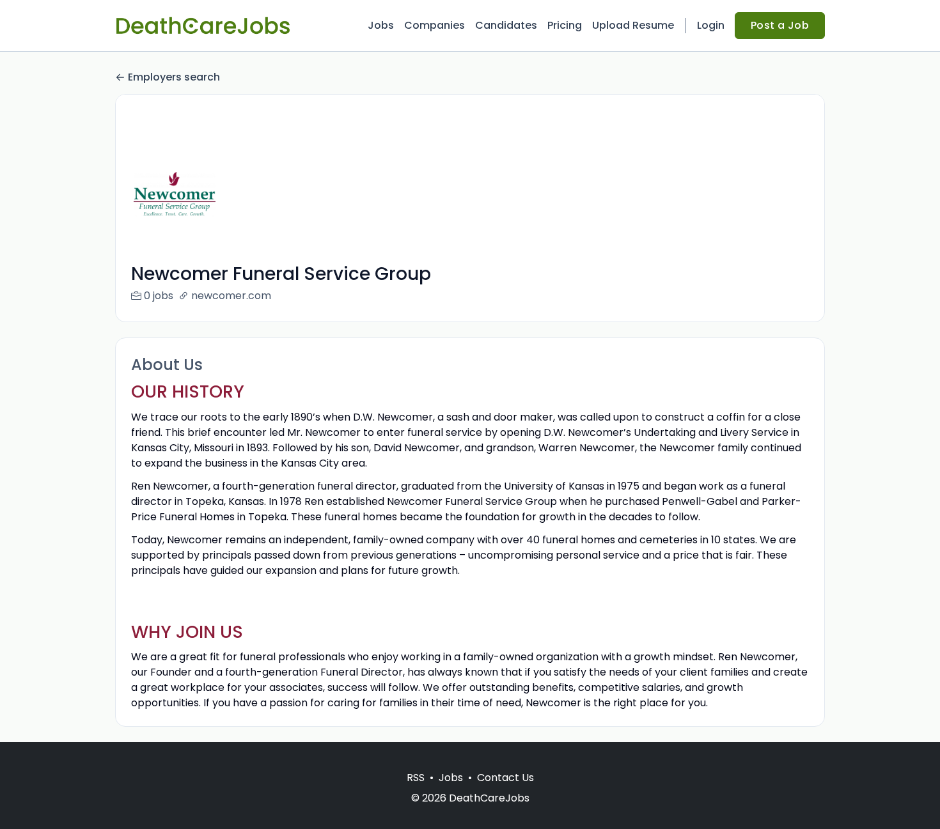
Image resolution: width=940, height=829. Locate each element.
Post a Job (780, 25)
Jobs (381, 25)
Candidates (506, 25)
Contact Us (505, 777)
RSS (416, 777)
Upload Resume (633, 25)
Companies (434, 25)
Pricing (564, 25)
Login (711, 25)
